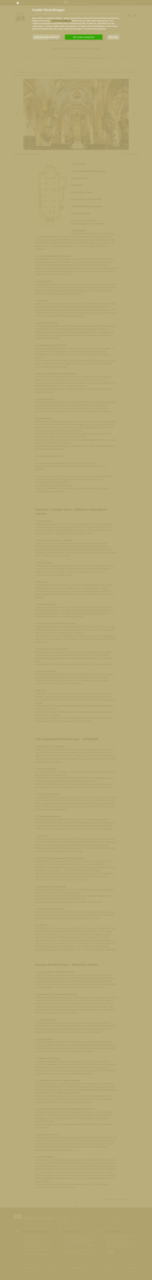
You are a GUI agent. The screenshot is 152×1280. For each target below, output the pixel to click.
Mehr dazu (113, 37)
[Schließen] (76, 3)
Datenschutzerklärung (61, 21)
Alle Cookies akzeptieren (84, 37)
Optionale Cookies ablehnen (46, 37)
